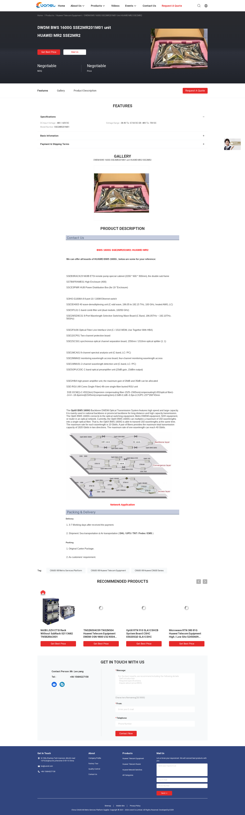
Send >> (164, 793)
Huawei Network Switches (132, 770)
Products (50, 15)
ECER (171, 810)
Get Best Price (48, 52)
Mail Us (74, 52)
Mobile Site (120, 806)
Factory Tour (93, 764)
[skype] (62, 684)
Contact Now (126, 733)
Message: (121, 670)
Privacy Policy (135, 806)
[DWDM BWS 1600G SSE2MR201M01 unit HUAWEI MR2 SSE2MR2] (179, 48)
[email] (54, 684)
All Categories (127, 775)
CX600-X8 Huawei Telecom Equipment (108, 570)
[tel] (70, 684)
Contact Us (92, 774)
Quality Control (94, 769)
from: (119, 703)
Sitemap (108, 806)
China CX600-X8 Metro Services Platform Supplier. (90, 810)
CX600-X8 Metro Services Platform (66, 570)
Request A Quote (195, 90)
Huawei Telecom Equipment (69, 15)
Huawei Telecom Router (131, 764)
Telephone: (122, 718)
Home (40, 15)
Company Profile (94, 758)
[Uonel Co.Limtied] (46, 5)
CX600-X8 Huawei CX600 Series (149, 570)
